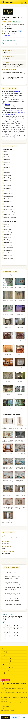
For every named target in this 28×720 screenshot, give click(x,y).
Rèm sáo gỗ (7, 164)
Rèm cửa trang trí (8, 247)
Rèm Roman (7, 162)
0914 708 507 (13, 31)
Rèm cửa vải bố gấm (9, 206)
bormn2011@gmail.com (10, 40)
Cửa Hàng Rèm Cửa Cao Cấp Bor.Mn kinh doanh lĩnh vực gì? (12, 582)
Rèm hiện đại (7, 175)
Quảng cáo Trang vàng (7, 667)
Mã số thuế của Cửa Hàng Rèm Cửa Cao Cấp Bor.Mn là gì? (12, 594)
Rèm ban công (8, 245)
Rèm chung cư (8, 240)
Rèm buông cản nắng (9, 209)
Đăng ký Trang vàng (6, 664)
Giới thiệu (3, 649)
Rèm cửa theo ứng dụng (10, 221)
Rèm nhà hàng (8, 232)
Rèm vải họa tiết (8, 191)
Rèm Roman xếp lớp (9, 214)
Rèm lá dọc (7, 159)
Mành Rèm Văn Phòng (8, 82)
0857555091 (8, 29)
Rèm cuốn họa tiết (8, 198)
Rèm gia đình (7, 229)
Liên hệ (3, 673)
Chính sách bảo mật (6, 661)
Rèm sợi (6, 154)
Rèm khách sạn (8, 242)
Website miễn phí (5, 670)
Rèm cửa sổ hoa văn (9, 204)
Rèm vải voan (7, 180)
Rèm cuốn (6, 157)
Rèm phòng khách (8, 258)
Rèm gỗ (6, 151)
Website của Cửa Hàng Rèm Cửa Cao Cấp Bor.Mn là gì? (13, 588)
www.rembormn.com (10, 43)
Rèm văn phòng (8, 250)
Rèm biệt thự (7, 237)
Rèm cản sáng (7, 183)
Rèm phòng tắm (8, 253)
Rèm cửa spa (7, 234)
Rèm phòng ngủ (8, 255)
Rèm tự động (7, 178)
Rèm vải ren (7, 167)
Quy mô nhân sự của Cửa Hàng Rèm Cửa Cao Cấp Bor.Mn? (13, 605)
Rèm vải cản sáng (8, 193)
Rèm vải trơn (7, 170)
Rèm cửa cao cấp (8, 201)
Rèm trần (6, 226)
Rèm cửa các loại (7, 149)
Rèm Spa (6, 224)
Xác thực (3, 655)
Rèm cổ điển (7, 172)
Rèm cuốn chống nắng (10, 217)
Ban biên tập (4, 652)
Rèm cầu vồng (7, 185)
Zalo (21, 31)
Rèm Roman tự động (9, 212)
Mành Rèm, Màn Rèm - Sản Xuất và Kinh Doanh (13, 73)
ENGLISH (3, 676)
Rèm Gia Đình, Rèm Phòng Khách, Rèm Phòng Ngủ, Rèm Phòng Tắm (13, 78)
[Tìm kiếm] (21, 2)
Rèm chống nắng (8, 196)
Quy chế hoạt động (6, 658)
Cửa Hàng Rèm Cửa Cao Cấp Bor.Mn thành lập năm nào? (12, 599)
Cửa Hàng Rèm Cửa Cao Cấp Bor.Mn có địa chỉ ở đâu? (12, 571)
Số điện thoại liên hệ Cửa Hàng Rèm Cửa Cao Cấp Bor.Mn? (13, 577)
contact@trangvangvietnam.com (7, 710)
